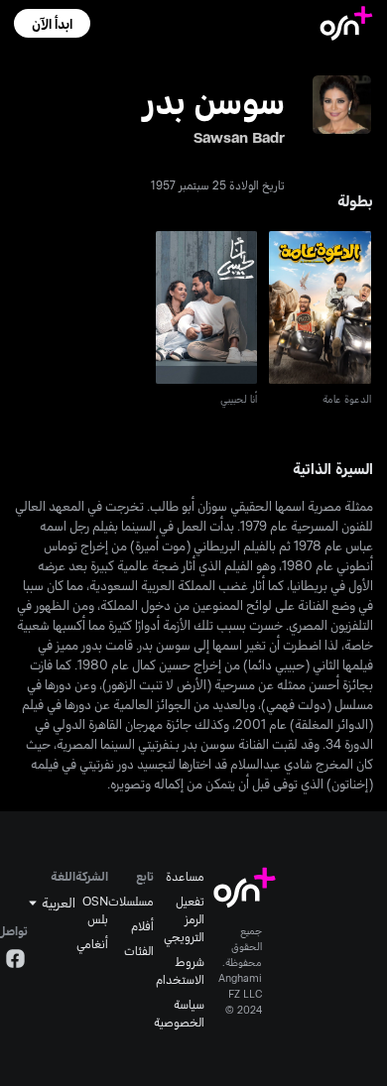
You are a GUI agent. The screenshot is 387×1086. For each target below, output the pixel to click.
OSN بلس (95, 909)
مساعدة (185, 876)
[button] (52, 23)
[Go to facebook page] (15, 961)
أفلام (142, 925)
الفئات (139, 950)
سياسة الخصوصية (179, 1012)
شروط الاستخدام (180, 970)
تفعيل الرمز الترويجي (184, 918)
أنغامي (92, 943)
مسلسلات (131, 900)
